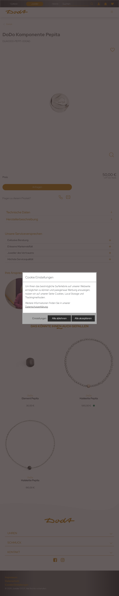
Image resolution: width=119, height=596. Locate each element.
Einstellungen (39, 318)
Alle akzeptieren (83, 318)
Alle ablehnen (59, 318)
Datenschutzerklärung (36, 306)
